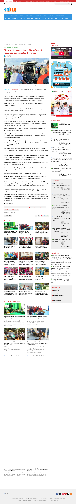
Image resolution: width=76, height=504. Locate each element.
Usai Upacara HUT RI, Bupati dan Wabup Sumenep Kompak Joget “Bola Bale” (10, 278)
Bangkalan (6, 47)
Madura (11, 47)
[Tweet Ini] (39, 216)
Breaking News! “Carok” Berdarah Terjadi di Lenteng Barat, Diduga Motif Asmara (61, 262)
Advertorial (7, 18)
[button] (68, 4)
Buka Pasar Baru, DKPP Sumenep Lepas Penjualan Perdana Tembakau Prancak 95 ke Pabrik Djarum (41, 232)
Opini (56, 18)
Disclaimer (36, 498)
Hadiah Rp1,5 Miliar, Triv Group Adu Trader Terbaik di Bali (26, 1)
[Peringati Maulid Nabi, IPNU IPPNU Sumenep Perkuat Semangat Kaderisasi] (11, 226)
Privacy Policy (28, 498)
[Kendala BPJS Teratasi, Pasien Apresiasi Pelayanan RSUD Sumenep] (26, 286)
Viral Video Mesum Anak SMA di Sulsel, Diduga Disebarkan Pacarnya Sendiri (65, 213)
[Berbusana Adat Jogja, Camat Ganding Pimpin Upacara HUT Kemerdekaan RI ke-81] (42, 271)
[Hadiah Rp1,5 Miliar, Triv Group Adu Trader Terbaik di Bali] (61, 140)
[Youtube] (65, 494)
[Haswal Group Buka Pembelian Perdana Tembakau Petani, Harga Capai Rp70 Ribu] (26, 226)
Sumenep (55, 293)
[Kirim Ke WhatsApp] (47, 216)
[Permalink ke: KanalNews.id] (5, 56)
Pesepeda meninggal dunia (38, 207)
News (6, 15)
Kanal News (20, 207)
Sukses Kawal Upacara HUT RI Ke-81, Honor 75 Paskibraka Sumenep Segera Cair (42, 263)
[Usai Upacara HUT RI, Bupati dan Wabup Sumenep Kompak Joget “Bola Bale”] (11, 271)
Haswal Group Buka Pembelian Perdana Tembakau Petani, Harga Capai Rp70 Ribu (25, 232)
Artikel (61, 18)
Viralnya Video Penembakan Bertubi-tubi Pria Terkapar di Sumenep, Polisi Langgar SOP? (65, 235)
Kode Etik (50, 498)
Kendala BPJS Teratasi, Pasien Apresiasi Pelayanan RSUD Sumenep (26, 293)
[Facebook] (57, 494)
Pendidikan (15, 18)
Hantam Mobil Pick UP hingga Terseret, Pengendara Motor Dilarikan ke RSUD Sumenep (65, 201)
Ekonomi (32, 15)
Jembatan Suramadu (10, 207)
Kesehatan (22, 18)
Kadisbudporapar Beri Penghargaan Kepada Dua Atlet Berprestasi (65, 245)
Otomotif (50, 18)
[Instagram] (63, 494)
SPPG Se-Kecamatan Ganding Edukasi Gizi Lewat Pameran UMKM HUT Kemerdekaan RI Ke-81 (10, 263)
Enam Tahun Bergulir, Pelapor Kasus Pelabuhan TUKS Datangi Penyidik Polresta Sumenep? (41, 248)
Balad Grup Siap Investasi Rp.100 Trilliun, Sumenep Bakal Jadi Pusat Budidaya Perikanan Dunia (61, 257)
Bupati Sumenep (57, 300)
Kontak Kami (43, 498)
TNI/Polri (44, 18)
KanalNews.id (9, 55)
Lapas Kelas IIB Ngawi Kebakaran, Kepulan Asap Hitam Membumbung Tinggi (10, 293)
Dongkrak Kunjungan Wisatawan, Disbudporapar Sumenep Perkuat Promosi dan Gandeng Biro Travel (42, 293)
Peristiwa (38, 15)
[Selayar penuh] (70, 57)
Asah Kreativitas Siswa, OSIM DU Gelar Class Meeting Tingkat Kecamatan (60, 268)
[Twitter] (60, 494)
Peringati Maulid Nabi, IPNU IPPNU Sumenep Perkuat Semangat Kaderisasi (10, 233)
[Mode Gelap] (71, 4)
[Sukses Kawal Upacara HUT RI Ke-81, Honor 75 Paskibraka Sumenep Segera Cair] (42, 256)
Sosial (44, 15)
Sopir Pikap (7, 209)
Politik (26, 15)
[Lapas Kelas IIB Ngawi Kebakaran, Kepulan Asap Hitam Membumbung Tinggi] (11, 286)
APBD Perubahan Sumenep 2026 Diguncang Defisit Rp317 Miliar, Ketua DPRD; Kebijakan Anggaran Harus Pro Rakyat (26, 263)
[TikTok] (68, 494)
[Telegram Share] (44, 216)
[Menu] (5, 4)
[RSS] (71, 494)
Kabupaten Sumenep (58, 295)
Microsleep (27, 207)
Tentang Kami (14, 498)
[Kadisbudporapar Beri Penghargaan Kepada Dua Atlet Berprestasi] (61, 240)
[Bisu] (68, 57)
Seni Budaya (51, 15)
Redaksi (21, 498)
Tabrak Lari (15, 209)
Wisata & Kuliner (60, 15)
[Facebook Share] (36, 216)
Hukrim (21, 15)
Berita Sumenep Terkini (59, 298)
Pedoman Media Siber (59, 498)
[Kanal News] (10, 9)
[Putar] (53, 57)
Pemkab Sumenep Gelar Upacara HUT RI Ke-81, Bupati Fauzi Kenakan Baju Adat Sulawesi (26, 278)
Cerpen (66, 18)
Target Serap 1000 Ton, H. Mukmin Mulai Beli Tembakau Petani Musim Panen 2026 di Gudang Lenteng (10, 248)
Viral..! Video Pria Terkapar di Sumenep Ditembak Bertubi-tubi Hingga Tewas (65, 224)
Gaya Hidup (30, 18)
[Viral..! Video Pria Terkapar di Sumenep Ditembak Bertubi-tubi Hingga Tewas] (61, 218)
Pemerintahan (14, 15)
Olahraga (37, 18)
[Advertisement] (38, 31)
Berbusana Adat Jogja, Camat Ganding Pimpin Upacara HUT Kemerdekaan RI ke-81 (40, 278)
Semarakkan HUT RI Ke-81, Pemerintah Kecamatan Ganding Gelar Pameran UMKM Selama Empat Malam (25, 248)
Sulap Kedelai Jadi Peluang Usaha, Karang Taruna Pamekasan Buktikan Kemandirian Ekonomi (66, 190)
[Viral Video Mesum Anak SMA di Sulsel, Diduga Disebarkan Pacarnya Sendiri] (61, 207)
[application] (61, 53)
